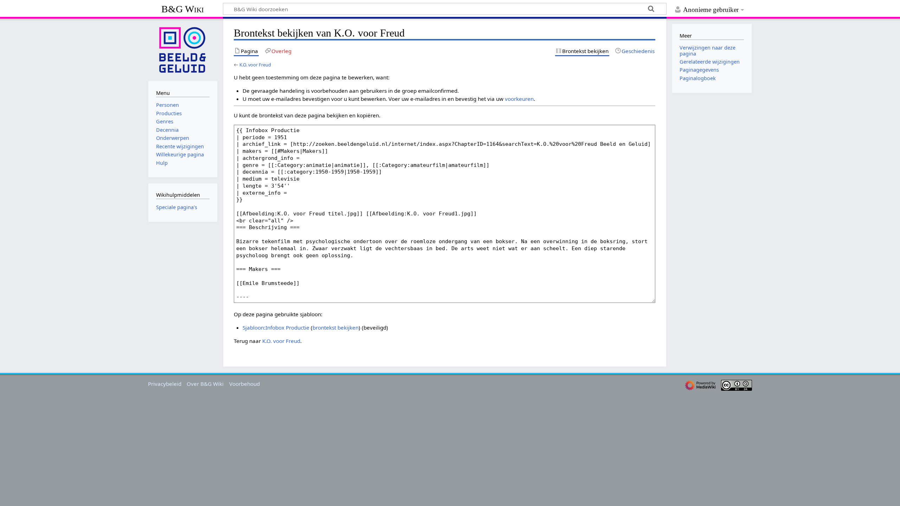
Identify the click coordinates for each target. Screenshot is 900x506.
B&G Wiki (182, 9)
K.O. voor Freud (255, 64)
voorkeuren (519, 98)
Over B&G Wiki (205, 383)
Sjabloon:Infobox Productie (276, 327)
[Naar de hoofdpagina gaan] (183, 49)
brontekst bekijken (336, 327)
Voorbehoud (244, 383)
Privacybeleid (164, 383)
